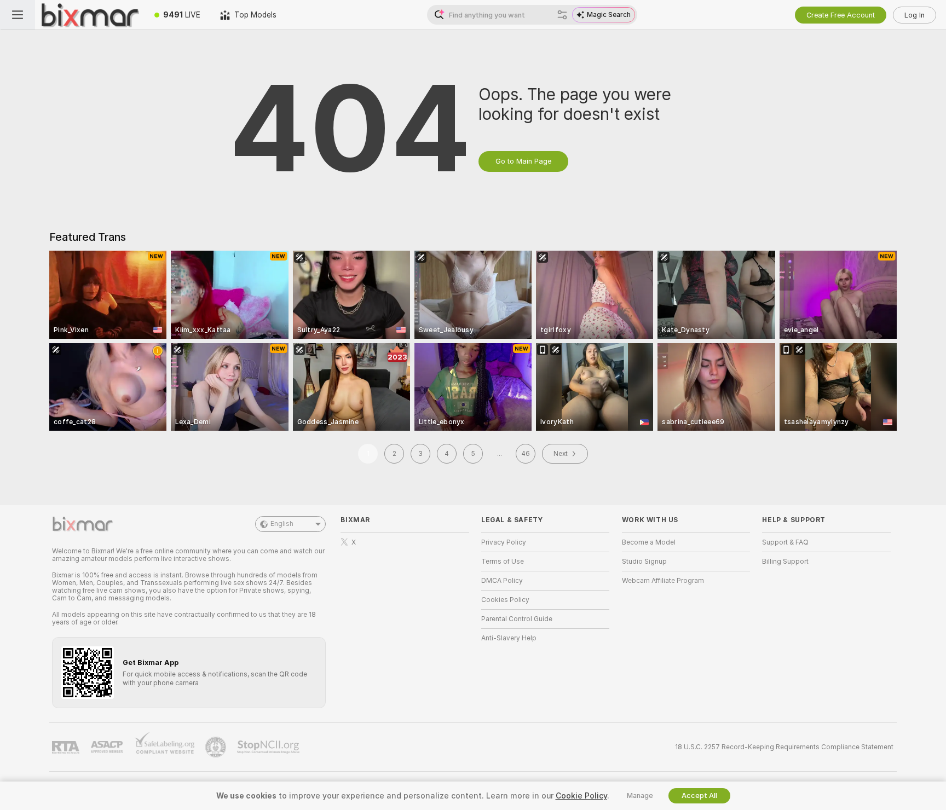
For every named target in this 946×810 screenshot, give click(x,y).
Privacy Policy (503, 542)
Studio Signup (644, 561)
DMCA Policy (502, 581)
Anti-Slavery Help (509, 638)
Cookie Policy (581, 795)
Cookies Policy (505, 600)
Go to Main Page (523, 161)
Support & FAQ (785, 542)
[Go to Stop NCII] (269, 747)
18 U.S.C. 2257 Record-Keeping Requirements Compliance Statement (784, 747)
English (281, 524)
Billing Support (785, 561)
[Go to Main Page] (90, 15)
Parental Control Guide (516, 619)
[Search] (562, 14)
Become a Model (649, 542)
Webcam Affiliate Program (663, 581)
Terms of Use (502, 561)
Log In (914, 15)
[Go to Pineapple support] (216, 747)
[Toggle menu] (17, 15)
